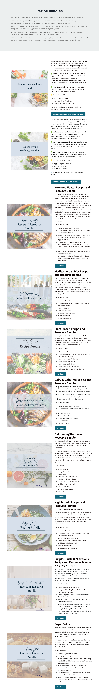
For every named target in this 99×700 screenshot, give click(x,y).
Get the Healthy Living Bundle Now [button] (65, 182)
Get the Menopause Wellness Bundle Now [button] (68, 114)
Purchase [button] (60, 265)
